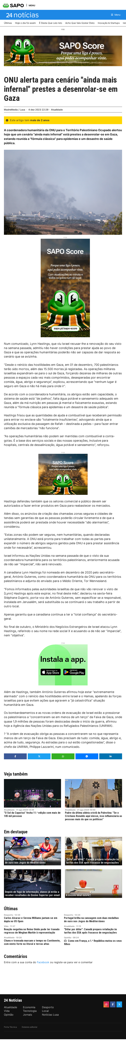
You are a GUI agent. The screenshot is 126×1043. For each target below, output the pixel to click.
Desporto (8, 915)
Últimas (11, 908)
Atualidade (57, 109)
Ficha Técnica (10, 1027)
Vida (6, 926)
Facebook (43, 962)
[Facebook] (113, 1004)
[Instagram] (106, 1004)
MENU (32, 5)
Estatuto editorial (29, 1027)
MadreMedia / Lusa (14, 109)
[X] (119, 1004)
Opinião (67, 937)
